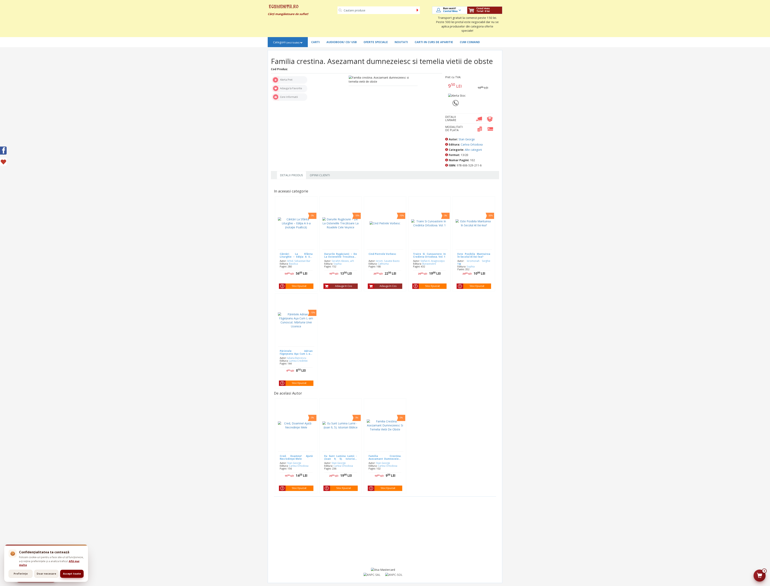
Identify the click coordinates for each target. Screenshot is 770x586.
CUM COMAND (470, 42)
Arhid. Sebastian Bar (298, 260)
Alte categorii (473, 150)
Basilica (293, 263)
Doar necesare (46, 573)
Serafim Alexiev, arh (343, 260)
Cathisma (383, 263)
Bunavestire (429, 263)
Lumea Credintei (298, 360)
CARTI (315, 42)
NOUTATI (401, 42)
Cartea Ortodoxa (472, 144)
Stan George (467, 139)
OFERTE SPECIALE (376, 42)
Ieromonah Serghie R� (473, 262)
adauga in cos (343, 286)
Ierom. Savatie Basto (388, 260)
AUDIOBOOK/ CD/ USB (341, 42)
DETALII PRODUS (291, 175)
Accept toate (72, 573)
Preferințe (21, 573)
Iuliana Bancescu (296, 357)
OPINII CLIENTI (320, 175)
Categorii (286, 42)
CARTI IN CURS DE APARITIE (434, 42)
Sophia (337, 263)
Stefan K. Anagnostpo (432, 260)
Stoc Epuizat (299, 286)
